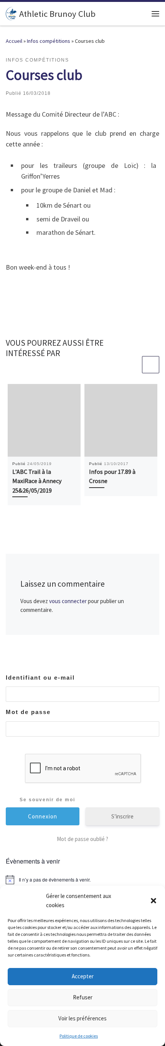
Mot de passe (28, 712)
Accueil (14, 40)
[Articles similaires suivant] (150, 364)
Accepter (83, 976)
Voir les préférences (82, 1018)
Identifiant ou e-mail (40, 677)
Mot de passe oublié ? (82, 839)
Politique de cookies (78, 1036)
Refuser (82, 997)
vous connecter (68, 601)
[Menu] (155, 13)
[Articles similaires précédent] (132, 364)
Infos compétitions (48, 40)
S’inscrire (122, 816)
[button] (153, 900)
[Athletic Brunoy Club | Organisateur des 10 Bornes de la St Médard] (11, 12)
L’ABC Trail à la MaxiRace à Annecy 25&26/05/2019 (37, 481)
